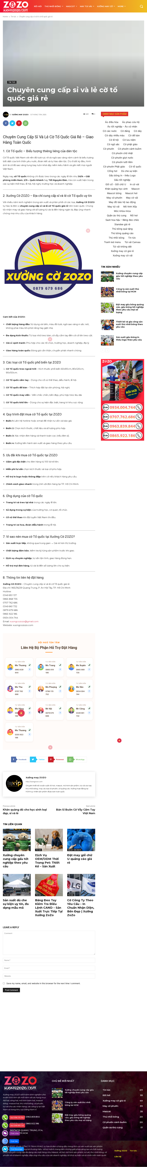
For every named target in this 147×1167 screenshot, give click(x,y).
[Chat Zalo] (5, 1141)
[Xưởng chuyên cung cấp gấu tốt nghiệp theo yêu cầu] (17, 840)
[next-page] (107, 350)
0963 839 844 (19, 671)
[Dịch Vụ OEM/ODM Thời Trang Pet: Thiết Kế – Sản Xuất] (49, 840)
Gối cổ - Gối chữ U (74, 850)
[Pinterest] (19, 123)
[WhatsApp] (25, 123)
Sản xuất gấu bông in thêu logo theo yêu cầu (129, 338)
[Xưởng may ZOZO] (6, 114)
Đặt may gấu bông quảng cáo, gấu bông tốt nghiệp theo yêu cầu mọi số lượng (130, 308)
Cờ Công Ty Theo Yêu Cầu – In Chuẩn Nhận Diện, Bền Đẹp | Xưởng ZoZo (80, 907)
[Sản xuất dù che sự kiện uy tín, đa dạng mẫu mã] (17, 885)
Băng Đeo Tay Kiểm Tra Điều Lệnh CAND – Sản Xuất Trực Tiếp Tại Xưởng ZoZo (49, 907)
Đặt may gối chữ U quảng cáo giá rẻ (79, 858)
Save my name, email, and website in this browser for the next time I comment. (43, 983)
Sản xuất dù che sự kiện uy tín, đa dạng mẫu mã (16, 903)
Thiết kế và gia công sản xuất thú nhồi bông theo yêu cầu (129, 324)
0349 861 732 (80, 714)
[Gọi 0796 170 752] (5, 1117)
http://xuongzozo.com (34, 782)
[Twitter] (12, 123)
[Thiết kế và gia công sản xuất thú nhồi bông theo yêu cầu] (107, 325)
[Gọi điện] (29, 708)
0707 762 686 (19, 692)
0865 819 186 (50, 671)
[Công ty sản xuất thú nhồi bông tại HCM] (107, 292)
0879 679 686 (50, 714)
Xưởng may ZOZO (20, 115)
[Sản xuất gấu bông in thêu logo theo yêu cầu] (107, 340)
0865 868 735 (80, 671)
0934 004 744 (80, 692)
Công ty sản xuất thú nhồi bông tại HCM (127, 290)
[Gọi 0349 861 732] (5, 1125)
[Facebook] (6, 123)
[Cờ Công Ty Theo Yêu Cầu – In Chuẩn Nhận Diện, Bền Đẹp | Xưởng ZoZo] (81, 885)
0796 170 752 (49, 692)
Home (5, 16)
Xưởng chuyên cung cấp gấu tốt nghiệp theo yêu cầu (129, 276)
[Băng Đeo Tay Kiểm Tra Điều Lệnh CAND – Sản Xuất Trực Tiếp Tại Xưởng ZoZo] (49, 885)
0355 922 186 (19, 736)
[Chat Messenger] (5, 1149)
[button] (141, 6)
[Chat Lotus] (5, 1133)
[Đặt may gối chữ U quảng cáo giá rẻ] (81, 840)
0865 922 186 (19, 714)
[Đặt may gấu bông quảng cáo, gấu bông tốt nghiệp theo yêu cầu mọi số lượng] (107, 308)
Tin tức (13, 16)
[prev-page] (103, 350)
